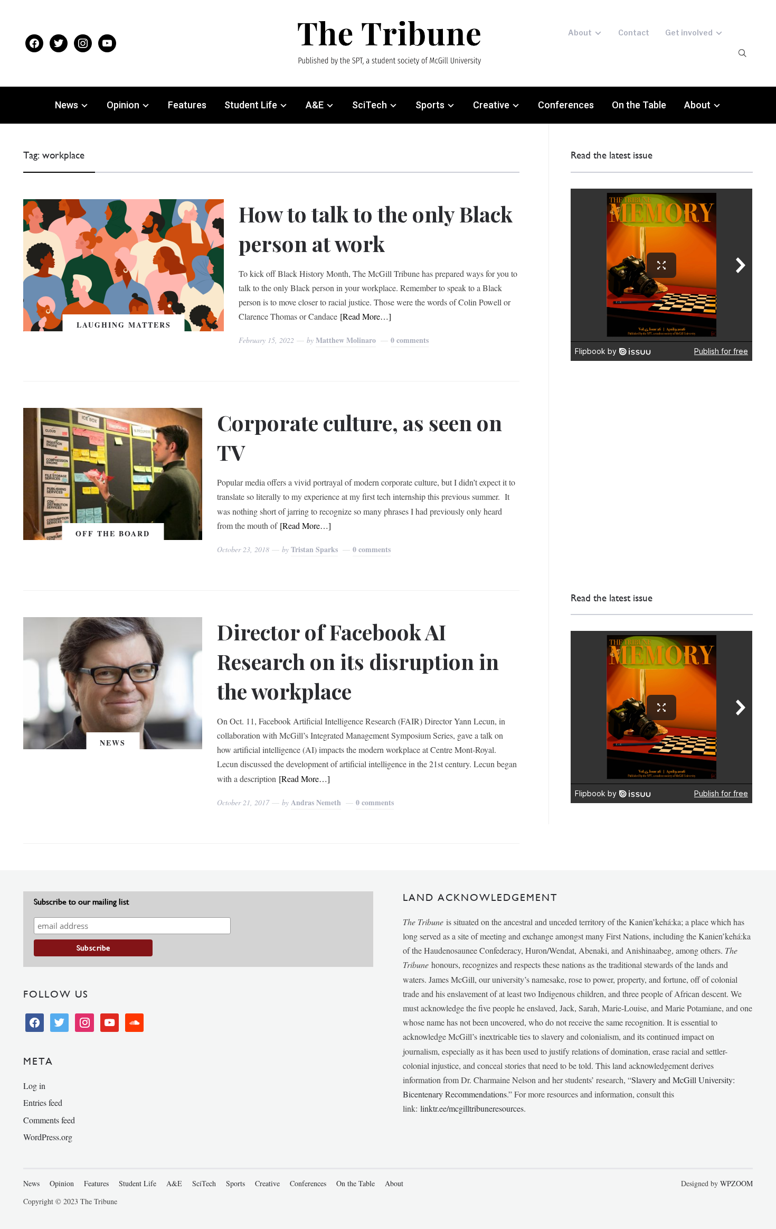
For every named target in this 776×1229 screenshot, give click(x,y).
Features (187, 104)
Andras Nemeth (316, 802)
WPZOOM (736, 1183)
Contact (633, 32)
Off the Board (112, 533)
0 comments (410, 340)
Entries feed (42, 1102)
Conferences (566, 104)
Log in (34, 1085)
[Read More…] (365, 316)
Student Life (250, 104)
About (580, 32)
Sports (429, 104)
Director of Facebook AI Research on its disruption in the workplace (358, 661)
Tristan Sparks (314, 549)
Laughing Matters (124, 324)
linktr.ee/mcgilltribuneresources (472, 1108)
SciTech (369, 104)
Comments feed (49, 1119)
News (66, 104)
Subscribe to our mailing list (81, 902)
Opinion (123, 104)
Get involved (689, 32)
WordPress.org (47, 1136)
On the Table (639, 104)
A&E (315, 104)
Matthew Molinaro (346, 340)
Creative (491, 104)
